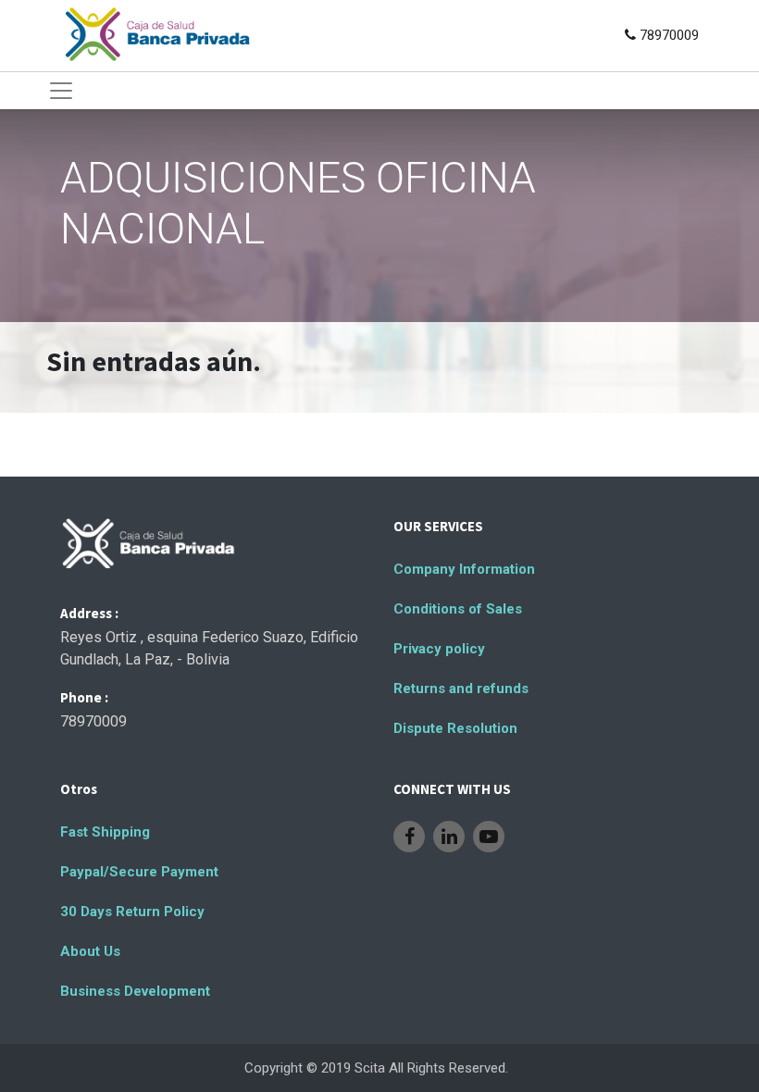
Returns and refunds (461, 688)
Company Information (464, 569)
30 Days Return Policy (132, 911)
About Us (90, 951)
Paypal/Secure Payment (139, 871)
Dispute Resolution (455, 728)
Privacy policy (439, 648)
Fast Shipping (105, 832)
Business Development (135, 991)
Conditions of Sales (457, 609)
